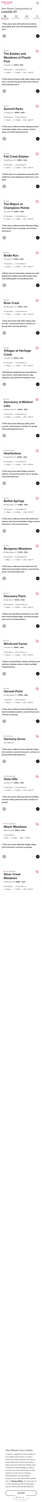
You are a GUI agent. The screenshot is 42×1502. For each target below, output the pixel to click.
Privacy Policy (17, 1481)
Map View (19, 1497)
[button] (38, 36)
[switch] (24, 1497)
